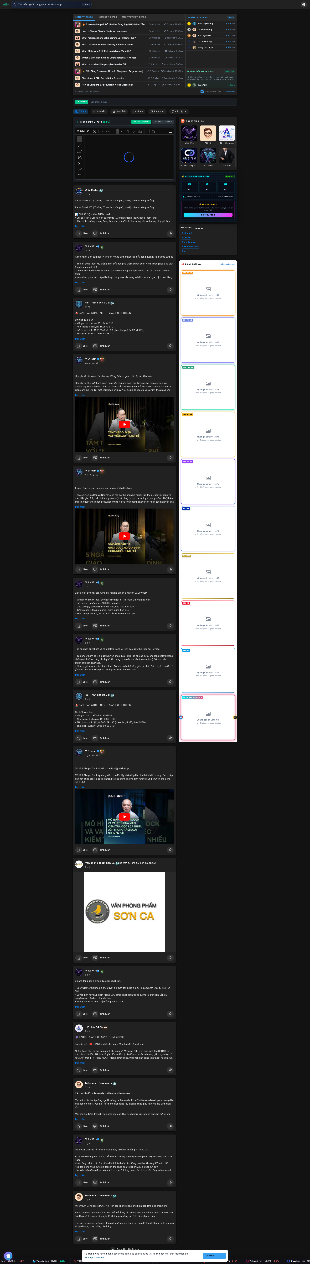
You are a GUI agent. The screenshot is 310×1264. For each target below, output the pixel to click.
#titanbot (187, 233)
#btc (184, 251)
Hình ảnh (121, 111)
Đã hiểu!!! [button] (210, 1255)
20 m (87, 251)
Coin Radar (91, 190)
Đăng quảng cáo (228, 264)
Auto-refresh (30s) (213, 91)
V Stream (91, 358)
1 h (86, 475)
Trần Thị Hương (205, 23)
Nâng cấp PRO (208, 215)
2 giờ (87, 643)
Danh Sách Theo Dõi (163, 122)
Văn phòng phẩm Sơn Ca (100, 862)
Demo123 (202, 85)
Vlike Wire (91, 246)
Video (139, 111)
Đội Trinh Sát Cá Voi (97, 302)
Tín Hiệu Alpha (94, 1026)
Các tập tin (180, 111)
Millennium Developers (98, 1083)
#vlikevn (186, 237)
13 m (87, 194)
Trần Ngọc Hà (204, 35)
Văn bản (100, 111)
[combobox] (51, 4)
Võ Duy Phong (205, 41)
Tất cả (82, 111)
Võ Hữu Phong (205, 29)
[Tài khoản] (304, 4)
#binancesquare (190, 246)
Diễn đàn (95, 91)
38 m (87, 307)
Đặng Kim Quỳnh (206, 47)
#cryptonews (189, 242)
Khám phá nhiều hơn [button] (95, 1257)
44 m (87, 363)
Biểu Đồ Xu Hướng (141, 122)
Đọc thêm (80, 226)
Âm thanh (159, 111)
